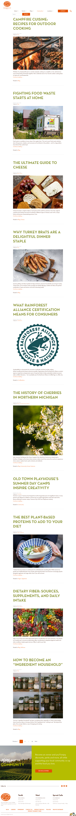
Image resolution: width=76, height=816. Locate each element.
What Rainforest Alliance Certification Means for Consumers (36, 309)
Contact (62, 11)
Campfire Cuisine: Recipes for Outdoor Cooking (34, 24)
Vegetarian (22, 532)
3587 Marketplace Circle (40, 797)
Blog (18, 34)
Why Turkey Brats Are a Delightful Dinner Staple (37, 236)
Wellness (21, 606)
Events (23, 11)
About (15, 11)
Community (40, 11)
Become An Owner (44, 770)
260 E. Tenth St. (21, 797)
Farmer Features (27, 403)
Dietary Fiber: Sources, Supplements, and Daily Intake (36, 595)
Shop (31, 11)
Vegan (18, 532)
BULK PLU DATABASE (58, 809)
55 (32, 741)
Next (36, 741)
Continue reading (18, 77)
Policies (48, 809)
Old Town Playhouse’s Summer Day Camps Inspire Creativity (35, 483)
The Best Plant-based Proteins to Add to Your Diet (37, 521)
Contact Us (29, 809)
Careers (13, 809)
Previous (14, 741)
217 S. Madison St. (56, 797)
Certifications (19, 320)
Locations (49, 11)
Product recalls (39, 809)
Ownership (21, 809)
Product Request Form (34, 811)
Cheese (20, 173)
